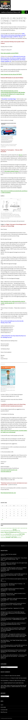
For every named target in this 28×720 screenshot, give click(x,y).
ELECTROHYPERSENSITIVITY (11, 532)
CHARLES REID (14, 528)
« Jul (2, 519)
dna (9, 530)
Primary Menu (26, 12)
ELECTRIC (18, 530)
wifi (17, 537)
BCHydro (10, 528)
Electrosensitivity (24, 532)
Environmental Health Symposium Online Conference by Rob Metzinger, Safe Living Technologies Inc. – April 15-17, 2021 (13, 650)
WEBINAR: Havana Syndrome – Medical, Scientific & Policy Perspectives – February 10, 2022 (13, 594)
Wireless (19, 537)
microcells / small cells (4, 535)
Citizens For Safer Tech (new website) (8, 554)
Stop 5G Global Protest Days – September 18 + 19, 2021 (12, 608)
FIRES (4, 534)
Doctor (11, 530)
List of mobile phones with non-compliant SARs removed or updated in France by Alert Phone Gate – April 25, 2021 (14, 646)
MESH (14, 534)
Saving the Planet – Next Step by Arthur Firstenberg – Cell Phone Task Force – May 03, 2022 (13, 584)
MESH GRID (17, 534)
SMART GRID (20, 535)
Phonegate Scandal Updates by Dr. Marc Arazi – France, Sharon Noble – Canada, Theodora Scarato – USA (14, 558)
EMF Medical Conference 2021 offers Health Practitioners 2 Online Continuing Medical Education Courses (13, 623)
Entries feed (3, 707)
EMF (1, 534)
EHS (15, 530)
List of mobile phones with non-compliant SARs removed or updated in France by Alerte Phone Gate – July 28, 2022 (14, 574)
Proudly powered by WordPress (6, 718)
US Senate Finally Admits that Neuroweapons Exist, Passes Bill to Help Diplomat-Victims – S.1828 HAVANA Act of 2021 (14, 619)
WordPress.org (4, 712)
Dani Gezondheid (4, 680)
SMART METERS (11, 537)
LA (11, 534)
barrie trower (3, 528)
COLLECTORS (3, 530)
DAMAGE (7, 530)
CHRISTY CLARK (20, 528)
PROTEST (9, 535)
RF (17, 535)
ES (2, 534)
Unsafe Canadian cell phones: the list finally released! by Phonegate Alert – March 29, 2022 (12, 589)
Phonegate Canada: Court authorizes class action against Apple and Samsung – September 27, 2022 (14, 563)
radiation (12, 535)
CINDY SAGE (25, 528)
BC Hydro (6, 528)
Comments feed (4, 709)
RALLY (16, 535)
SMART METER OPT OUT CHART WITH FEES (14, 682)
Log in (2, 704)
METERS (22, 534)
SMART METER (3, 537)
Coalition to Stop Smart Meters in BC (10, 12)
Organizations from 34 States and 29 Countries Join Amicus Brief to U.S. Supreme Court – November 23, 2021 (13, 604)
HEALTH (8, 534)
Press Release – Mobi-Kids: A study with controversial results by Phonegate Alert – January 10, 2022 (14, 599)
